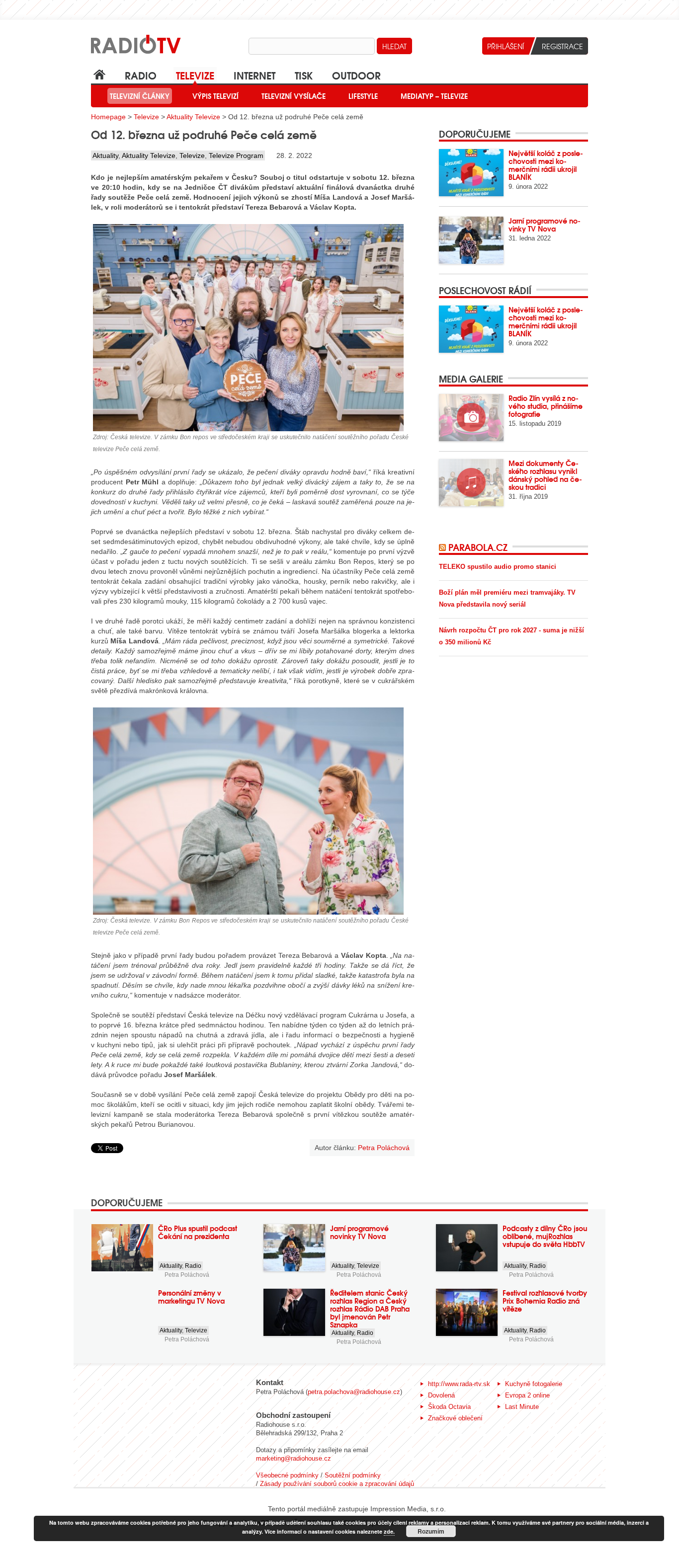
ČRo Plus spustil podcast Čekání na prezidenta (197, 1232)
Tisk (304, 74)
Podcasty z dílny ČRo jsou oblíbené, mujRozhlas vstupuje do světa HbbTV (545, 1236)
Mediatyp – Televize (434, 95)
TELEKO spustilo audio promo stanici (497, 566)
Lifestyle (363, 95)
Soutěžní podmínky (353, 1475)
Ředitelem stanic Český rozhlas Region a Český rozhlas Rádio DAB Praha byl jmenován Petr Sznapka (370, 1308)
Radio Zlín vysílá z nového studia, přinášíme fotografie (546, 405)
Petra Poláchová (187, 1274)
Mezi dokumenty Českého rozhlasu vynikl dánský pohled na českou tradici (545, 475)
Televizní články (140, 95)
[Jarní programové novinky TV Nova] (471, 240)
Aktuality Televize (193, 117)
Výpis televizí (215, 95)
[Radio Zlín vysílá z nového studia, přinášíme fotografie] (471, 417)
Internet (254, 74)
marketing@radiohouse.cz (293, 1458)
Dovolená (441, 1395)
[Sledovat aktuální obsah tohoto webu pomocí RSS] (443, 547)
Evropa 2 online (527, 1395)
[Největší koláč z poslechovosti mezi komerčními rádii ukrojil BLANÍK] (471, 172)
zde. (389, 1531)
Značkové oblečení (455, 1418)
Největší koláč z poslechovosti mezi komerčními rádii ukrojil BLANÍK (546, 165)
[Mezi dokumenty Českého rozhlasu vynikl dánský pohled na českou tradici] (471, 482)
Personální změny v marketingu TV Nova (191, 1296)
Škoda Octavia (449, 1406)
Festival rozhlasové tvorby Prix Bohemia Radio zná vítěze (545, 1300)
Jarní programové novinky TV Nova (545, 224)
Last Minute (522, 1406)
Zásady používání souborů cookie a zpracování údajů (337, 1483)
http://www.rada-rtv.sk (459, 1384)
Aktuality (105, 155)
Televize (195, 74)
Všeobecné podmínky (287, 1475)
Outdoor (356, 74)
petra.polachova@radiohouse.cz (354, 1392)
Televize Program (236, 155)
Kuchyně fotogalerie (533, 1384)
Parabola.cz (478, 547)
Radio (141, 74)
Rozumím (431, 1531)
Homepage (108, 117)
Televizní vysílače (293, 95)
